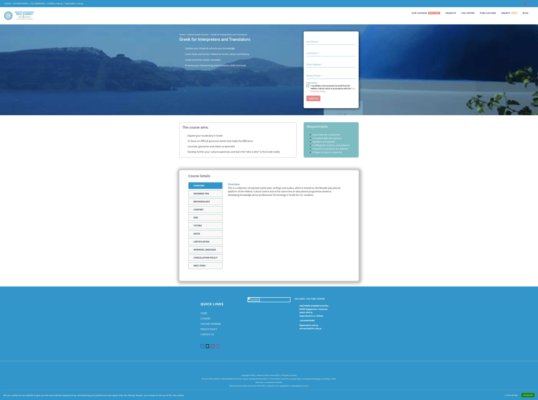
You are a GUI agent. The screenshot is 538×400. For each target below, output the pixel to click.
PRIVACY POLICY (208, 329)
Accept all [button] (528, 395)
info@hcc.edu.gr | (56, 3)
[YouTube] (212, 346)
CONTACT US (207, 334)
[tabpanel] (285, 191)
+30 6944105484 (307, 320)
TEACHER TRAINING (210, 323)
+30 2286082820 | (38, 3)
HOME (203, 313)
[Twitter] (207, 346)
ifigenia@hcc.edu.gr (74, 3)
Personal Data (312, 83)
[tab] (205, 185)
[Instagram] (218, 346)
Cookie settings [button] (511, 395)
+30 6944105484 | (21, 3)
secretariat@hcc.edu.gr (310, 328)
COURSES (205, 318)
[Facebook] (202, 346)
